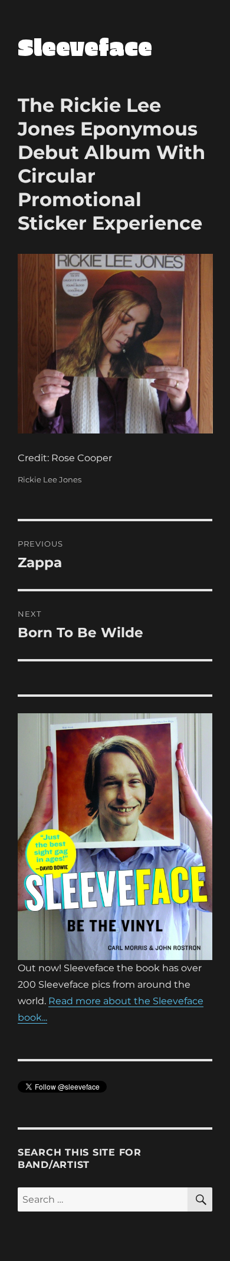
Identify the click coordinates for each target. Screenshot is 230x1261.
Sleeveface (85, 46)
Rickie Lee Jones (49, 479)
